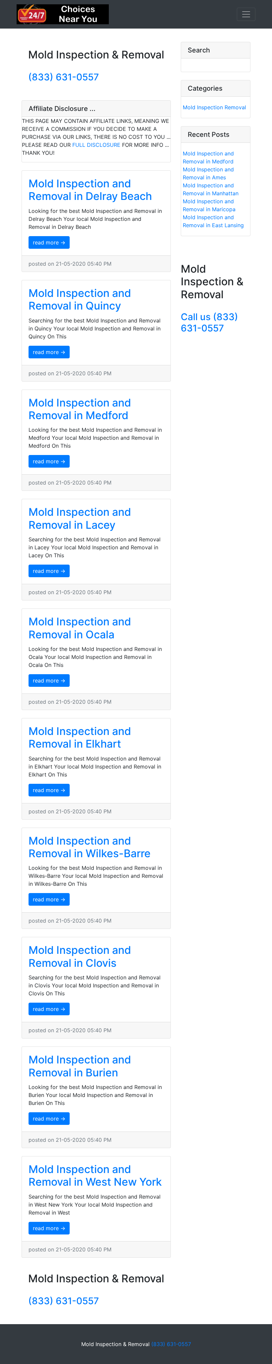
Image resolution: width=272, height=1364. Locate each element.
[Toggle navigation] (246, 14)
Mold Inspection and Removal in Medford (80, 409)
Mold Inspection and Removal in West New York (95, 1175)
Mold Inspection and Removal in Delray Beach (90, 190)
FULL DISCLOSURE (96, 144)
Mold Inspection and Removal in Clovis (80, 956)
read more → (49, 242)
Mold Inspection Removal (214, 107)
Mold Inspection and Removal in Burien (80, 1066)
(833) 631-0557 (63, 77)
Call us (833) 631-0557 (209, 322)
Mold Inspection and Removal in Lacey (80, 518)
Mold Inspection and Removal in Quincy (80, 299)
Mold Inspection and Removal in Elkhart (80, 737)
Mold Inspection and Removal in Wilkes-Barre (90, 847)
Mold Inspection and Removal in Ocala (80, 628)
